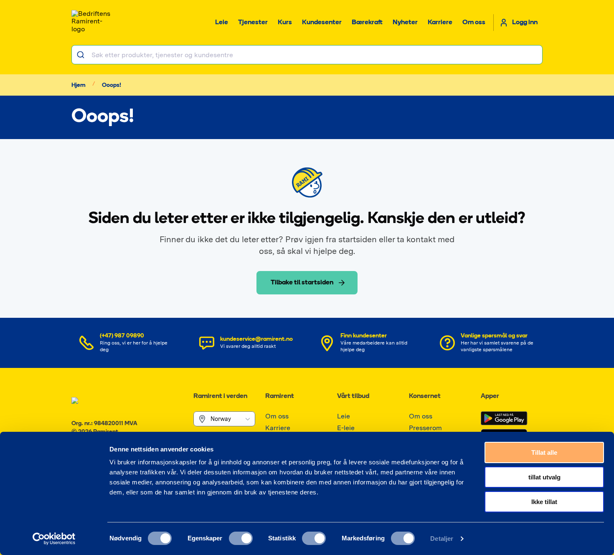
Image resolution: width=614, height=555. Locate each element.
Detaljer (441, 538)
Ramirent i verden (220, 396)
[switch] (241, 538)
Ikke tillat (544, 501)
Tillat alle (544, 452)
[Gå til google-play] (504, 418)
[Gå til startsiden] (92, 22)
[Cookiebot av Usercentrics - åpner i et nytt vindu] (54, 538)
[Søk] (81, 55)
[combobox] (307, 54)
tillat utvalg (544, 477)
